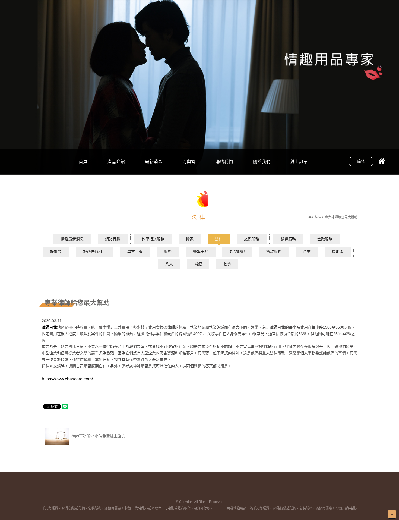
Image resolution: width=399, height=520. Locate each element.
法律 (318, 217)
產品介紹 (116, 161)
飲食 (153, 170)
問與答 (188, 161)
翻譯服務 (288, 239)
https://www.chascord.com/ (67, 379)
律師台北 (49, 327)
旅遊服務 (251, 239)
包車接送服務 (153, 239)
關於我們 (261, 161)
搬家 (190, 239)
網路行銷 (116, 152)
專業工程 (134, 251)
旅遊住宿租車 (94, 251)
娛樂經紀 (237, 251)
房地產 (337, 251)
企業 (307, 251)
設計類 (56, 251)
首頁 (83, 161)
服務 (168, 251)
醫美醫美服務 (116, 170)
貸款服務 (273, 251)
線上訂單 (299, 161)
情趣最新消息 (72, 239)
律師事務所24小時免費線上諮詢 (97, 436)
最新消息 (153, 161)
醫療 (198, 264)
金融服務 (324, 239)
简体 (361, 161)
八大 (153, 152)
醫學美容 (200, 251)
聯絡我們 (224, 161)
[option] (199, 87)
